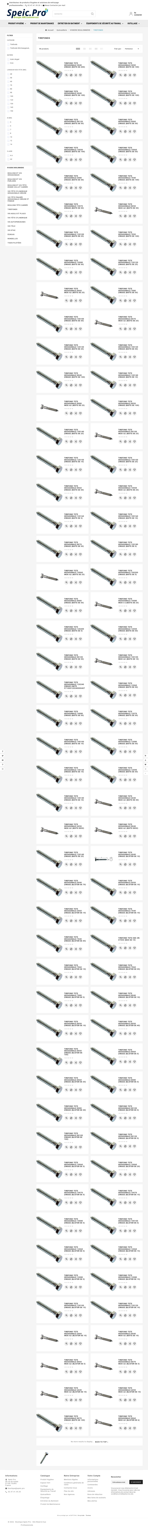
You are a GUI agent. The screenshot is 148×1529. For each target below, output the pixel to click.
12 (11, 141)
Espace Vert (45, 1483)
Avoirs (90, 1488)
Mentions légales (71, 1479)
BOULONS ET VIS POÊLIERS (15, 180)
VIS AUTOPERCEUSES (16, 222)
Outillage (44, 1486)
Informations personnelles (93, 1480)
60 (11, 81)
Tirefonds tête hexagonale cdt (20, 48)
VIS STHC (11, 230)
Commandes (93, 1485)
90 (11, 92)
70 (11, 85)
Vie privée (81, 1515)
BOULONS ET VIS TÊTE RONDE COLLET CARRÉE (18, 186)
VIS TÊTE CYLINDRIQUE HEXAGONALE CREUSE (17, 192)
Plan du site (69, 1491)
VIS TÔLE (11, 226)
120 (11, 100)
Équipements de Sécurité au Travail (48, 1490)
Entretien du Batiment (49, 1501)
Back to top (101, 1442)
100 (11, 96)
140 (11, 107)
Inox (11, 63)
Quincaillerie (45, 1494)
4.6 (11, 155)
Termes (88, 1515)
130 (11, 104)
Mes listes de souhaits (97, 1498)
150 (11, 111)
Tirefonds (13, 44)
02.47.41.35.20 (34, 5)
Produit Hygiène (47, 1479)
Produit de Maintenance (50, 1504)
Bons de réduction (95, 1494)
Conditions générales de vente (74, 1484)
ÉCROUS (11, 234)
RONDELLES (13, 239)
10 (11, 137)
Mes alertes (92, 1501)
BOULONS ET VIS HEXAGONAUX (15, 174)
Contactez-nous (70, 1488)
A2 (11, 159)
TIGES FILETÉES (14, 243)
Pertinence (132, 48)
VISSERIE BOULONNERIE (15, 168)
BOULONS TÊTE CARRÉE (18, 205)
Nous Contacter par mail (55, 5)
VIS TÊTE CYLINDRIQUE (17, 218)
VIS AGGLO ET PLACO (17, 213)
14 (11, 144)
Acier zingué (14, 59)
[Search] (92, 14)
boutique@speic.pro (16, 1488)
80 (11, 89)
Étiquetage (44, 1498)
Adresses (91, 1491)
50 (11, 78)
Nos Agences (69, 1494)
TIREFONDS (12, 209)
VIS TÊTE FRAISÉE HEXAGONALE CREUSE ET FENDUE (18, 199)
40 (11, 74)
